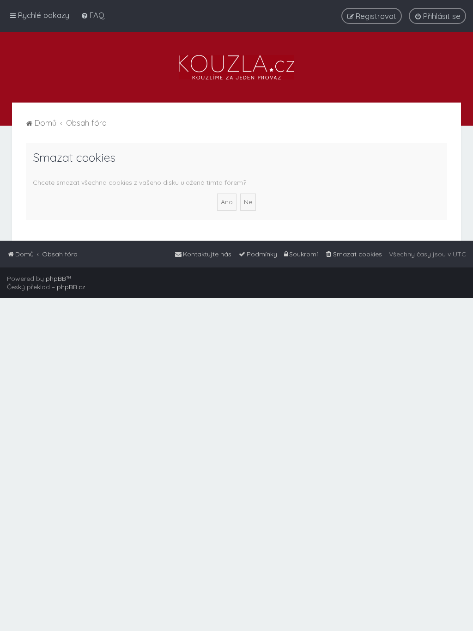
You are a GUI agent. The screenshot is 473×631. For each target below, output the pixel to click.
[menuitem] (93, 15)
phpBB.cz (71, 287)
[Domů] (236, 67)
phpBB (56, 278)
